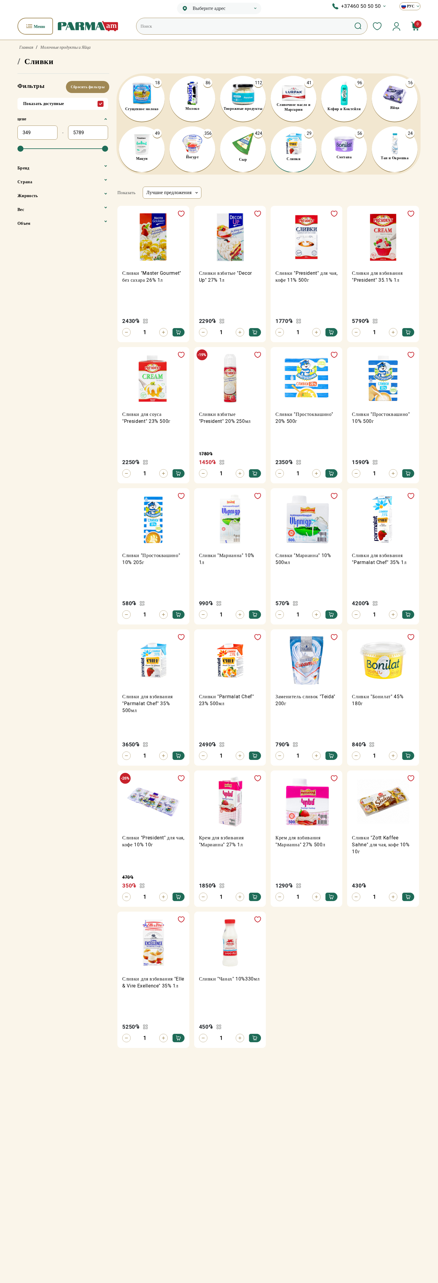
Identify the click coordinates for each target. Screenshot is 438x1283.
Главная (26, 47)
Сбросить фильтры (88, 87)
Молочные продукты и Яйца (65, 47)
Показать (126, 192)
